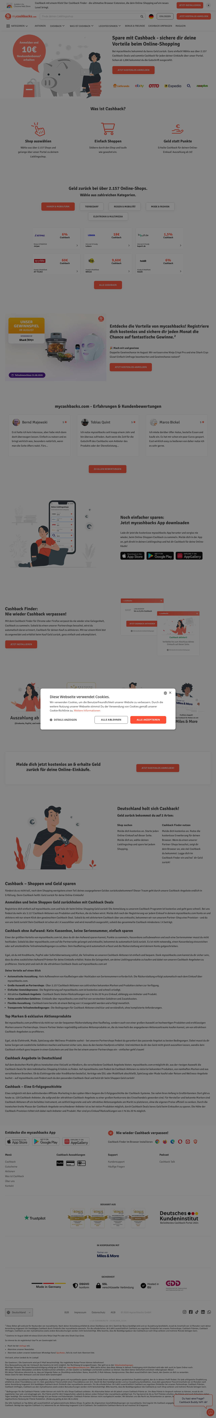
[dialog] (108, 709)
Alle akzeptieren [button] (148, 719)
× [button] (170, 693)
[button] (63, 720)
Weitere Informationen (87, 710)
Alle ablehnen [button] (111, 719)
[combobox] (165, 693)
